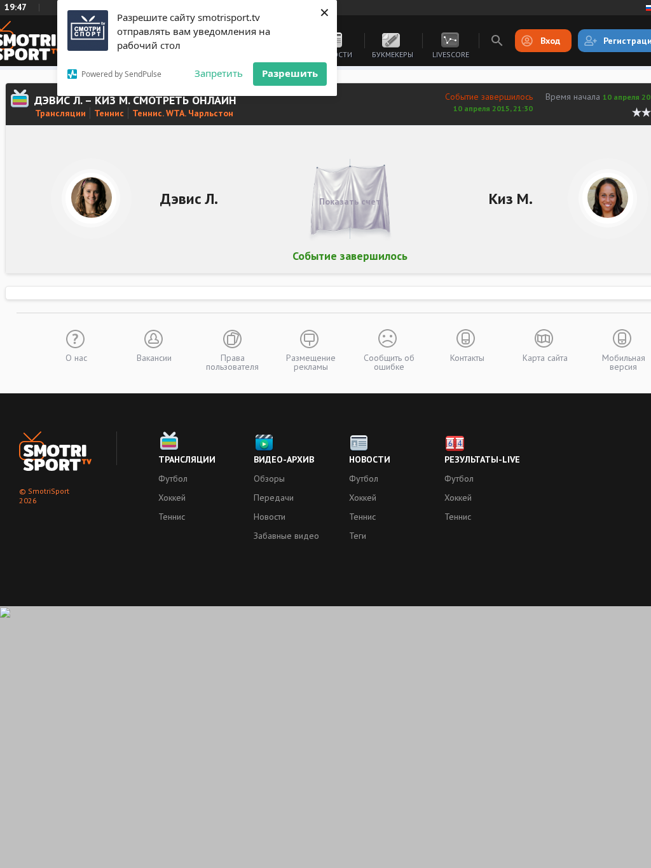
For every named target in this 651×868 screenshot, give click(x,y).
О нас (76, 357)
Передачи (274, 497)
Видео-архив (284, 459)
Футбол (173, 478)
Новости (269, 516)
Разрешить (290, 73)
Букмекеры (392, 54)
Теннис (109, 113)
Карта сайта (545, 357)
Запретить (219, 73)
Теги (357, 535)
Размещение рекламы (311, 361)
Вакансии (154, 357)
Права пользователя (232, 361)
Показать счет (350, 201)
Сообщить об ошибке (389, 361)
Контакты (467, 357)
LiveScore (450, 54)
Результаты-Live (482, 459)
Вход (550, 40)
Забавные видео (286, 535)
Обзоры (269, 478)
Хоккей (172, 497)
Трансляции (60, 113)
